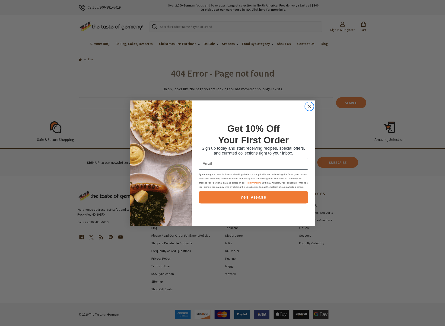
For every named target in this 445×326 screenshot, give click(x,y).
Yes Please (253, 197)
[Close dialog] (309, 106)
